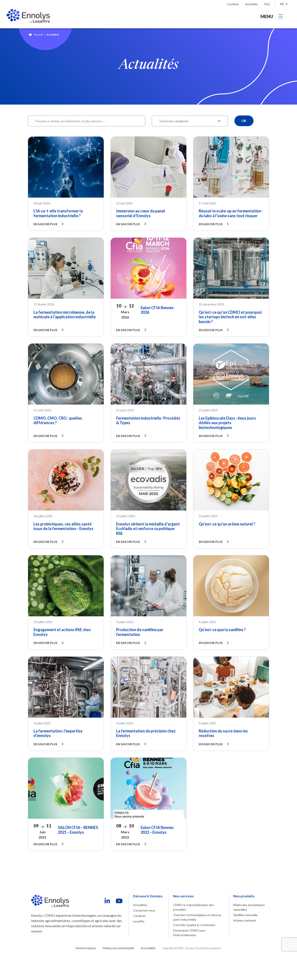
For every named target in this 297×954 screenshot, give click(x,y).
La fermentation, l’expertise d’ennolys (57, 733)
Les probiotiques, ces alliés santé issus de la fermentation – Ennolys (63, 526)
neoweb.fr (215, 948)
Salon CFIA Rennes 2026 (157, 310)
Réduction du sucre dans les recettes (223, 733)
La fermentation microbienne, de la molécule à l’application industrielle (64, 314)
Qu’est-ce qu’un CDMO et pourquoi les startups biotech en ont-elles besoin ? (230, 317)
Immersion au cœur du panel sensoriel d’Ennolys (140, 213)
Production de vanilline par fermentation (139, 632)
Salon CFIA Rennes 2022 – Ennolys (157, 830)
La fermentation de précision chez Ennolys (146, 733)
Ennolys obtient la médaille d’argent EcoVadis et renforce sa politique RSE (148, 529)
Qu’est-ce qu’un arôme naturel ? (227, 524)
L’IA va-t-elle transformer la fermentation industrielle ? (58, 213)
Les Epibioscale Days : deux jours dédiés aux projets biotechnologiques (227, 423)
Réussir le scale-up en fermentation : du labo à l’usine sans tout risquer (231, 213)
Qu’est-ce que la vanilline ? (222, 629)
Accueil (38, 34)
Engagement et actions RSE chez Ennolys (62, 632)
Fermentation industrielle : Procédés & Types (148, 420)
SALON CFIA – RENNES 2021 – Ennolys (78, 830)
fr (282, 4)
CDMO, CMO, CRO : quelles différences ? (57, 420)
